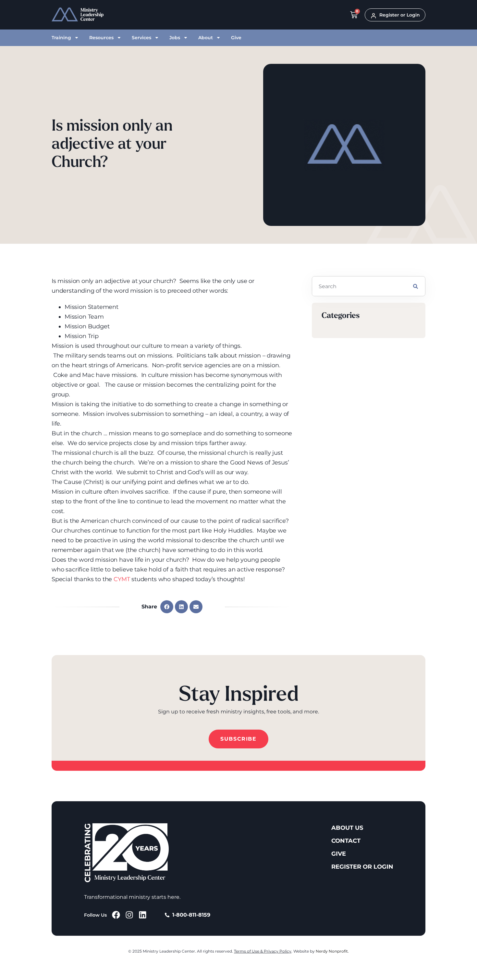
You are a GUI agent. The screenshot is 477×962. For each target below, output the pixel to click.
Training (61, 38)
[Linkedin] (143, 915)
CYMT (122, 579)
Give (236, 38)
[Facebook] (116, 915)
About (205, 38)
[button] (166, 606)
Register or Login (362, 866)
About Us (347, 827)
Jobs (174, 38)
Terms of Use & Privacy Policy (262, 951)
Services (141, 38)
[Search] (415, 286)
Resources (101, 38)
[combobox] (359, 286)
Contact (346, 840)
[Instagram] (129, 915)
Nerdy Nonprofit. (332, 951)
